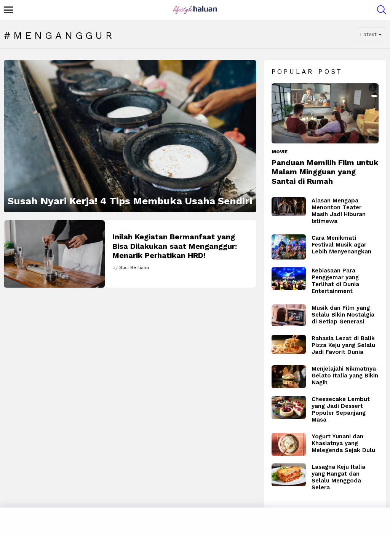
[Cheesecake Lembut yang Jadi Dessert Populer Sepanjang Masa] (289, 407)
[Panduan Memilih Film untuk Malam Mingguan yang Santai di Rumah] (325, 113)
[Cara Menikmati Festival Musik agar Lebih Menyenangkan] (289, 246)
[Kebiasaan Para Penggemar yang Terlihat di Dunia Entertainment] (289, 278)
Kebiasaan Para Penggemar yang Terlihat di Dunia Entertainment (335, 280)
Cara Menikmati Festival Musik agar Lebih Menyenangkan (341, 244)
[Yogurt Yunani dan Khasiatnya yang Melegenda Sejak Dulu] (289, 444)
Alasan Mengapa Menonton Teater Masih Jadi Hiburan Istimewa (339, 210)
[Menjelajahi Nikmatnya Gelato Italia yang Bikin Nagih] (289, 376)
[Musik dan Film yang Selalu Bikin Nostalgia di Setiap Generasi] (289, 315)
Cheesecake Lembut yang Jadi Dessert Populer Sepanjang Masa (341, 409)
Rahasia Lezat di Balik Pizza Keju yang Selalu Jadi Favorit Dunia (343, 345)
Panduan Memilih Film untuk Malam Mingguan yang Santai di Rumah (325, 171)
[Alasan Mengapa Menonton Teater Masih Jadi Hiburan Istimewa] (289, 206)
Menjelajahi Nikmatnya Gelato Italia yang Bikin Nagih (345, 375)
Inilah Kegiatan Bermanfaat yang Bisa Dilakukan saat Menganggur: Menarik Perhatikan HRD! (174, 245)
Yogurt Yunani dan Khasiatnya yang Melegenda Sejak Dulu (343, 443)
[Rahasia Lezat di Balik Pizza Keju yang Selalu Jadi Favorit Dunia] (289, 344)
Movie (280, 151)
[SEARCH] (381, 10)
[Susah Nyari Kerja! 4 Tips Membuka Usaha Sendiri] (130, 136)
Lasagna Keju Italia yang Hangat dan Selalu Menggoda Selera (338, 477)
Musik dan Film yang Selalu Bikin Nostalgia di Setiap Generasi (343, 314)
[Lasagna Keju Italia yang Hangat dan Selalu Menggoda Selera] (289, 474)
